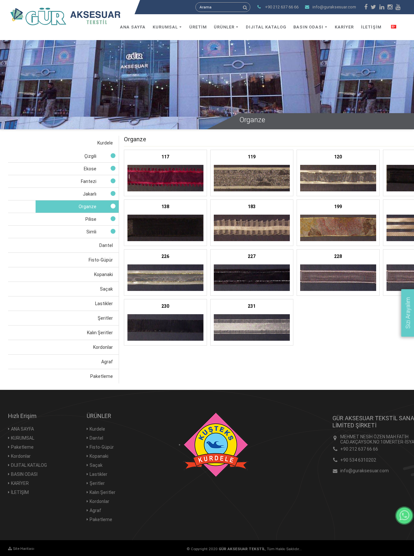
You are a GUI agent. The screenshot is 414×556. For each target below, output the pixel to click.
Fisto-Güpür (102, 447)
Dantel (96, 438)
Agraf (95, 510)
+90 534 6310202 (358, 460)
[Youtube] (398, 7)
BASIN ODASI (308, 27)
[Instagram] (389, 7)
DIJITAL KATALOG (266, 27)
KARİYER (344, 27)
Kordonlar (21, 456)
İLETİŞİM (371, 27)
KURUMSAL (165, 27)
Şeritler (97, 483)
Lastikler (98, 474)
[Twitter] (373, 7)
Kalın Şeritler (102, 492)
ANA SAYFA (133, 27)
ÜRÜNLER (224, 27)
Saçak (96, 465)
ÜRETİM (198, 27)
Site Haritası (23, 548)
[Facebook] (365, 7)
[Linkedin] (381, 7)
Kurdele (97, 429)
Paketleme (22, 447)
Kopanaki (99, 456)
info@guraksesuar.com (334, 7)
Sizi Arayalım (408, 313)
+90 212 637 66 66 (359, 449)
